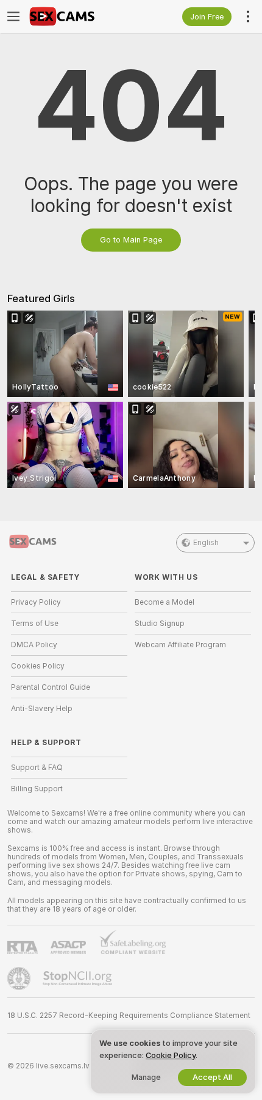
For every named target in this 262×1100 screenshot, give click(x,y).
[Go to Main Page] (79, 16)
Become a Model (164, 602)
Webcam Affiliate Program (180, 645)
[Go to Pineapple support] (20, 978)
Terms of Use (34, 623)
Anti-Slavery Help (42, 708)
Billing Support (37, 789)
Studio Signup (160, 623)
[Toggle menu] (13, 16)
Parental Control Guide (50, 687)
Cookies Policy (38, 666)
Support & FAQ (37, 767)
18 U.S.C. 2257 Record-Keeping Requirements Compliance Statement (128, 1015)
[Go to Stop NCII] (79, 978)
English (206, 542)
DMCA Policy (34, 645)
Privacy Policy (36, 602)
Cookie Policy (171, 1055)
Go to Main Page (131, 239)
